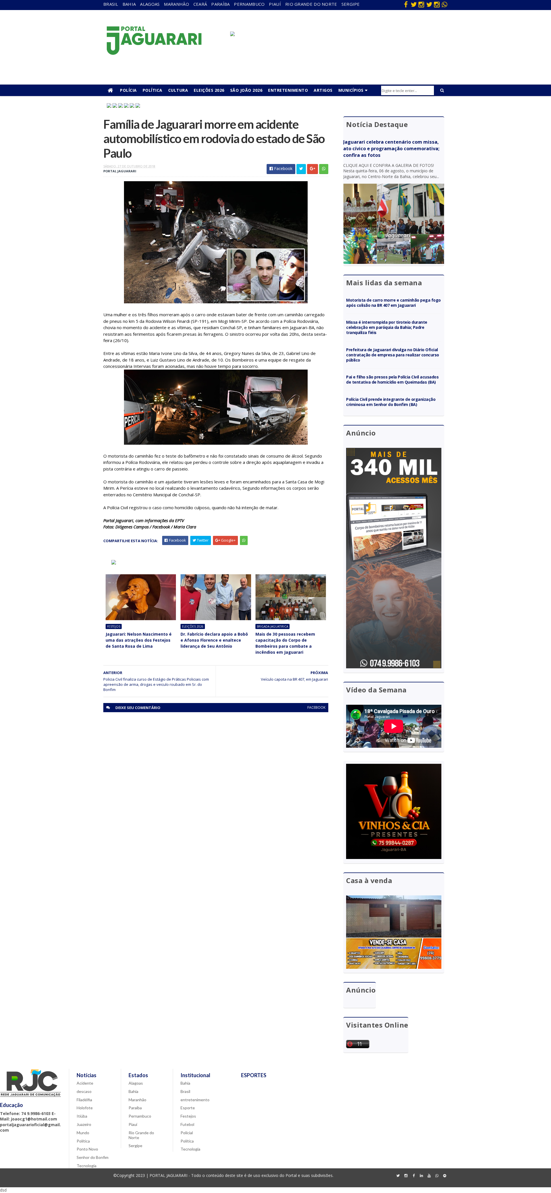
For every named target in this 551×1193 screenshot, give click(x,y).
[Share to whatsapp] (323, 169)
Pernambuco (249, 4)
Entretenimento (288, 90)
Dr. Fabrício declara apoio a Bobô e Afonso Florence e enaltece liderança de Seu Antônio (214, 640)
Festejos (113, 626)
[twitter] (413, 4)
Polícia (128, 90)
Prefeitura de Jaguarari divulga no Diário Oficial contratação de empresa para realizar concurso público (392, 355)
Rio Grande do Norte (311, 4)
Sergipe (351, 4)
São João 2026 (246, 90)
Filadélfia (84, 1099)
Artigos (323, 90)
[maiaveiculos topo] (109, 106)
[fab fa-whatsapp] (444, 4)
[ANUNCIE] (232, 34)
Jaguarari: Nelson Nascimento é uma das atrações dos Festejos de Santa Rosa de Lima (139, 640)
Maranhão (176, 4)
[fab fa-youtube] (429, 1176)
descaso (84, 1091)
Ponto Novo (87, 1149)
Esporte (188, 1107)
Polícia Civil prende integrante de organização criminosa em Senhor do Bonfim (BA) (390, 402)
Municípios (351, 90)
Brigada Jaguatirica (272, 626)
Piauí (275, 4)
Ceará (200, 4)
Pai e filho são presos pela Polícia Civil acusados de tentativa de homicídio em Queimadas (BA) (392, 379)
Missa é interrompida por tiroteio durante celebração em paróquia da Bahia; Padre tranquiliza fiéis (386, 327)
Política (152, 90)
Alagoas (150, 4)
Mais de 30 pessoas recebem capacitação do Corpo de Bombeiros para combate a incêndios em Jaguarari (285, 643)
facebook (316, 707)
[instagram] (421, 4)
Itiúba (82, 1116)
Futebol (187, 1124)
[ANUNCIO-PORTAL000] (113, 563)
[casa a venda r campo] (126, 106)
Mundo (83, 1132)
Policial (187, 1132)
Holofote (85, 1107)
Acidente (85, 1083)
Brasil (110, 4)
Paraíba (220, 4)
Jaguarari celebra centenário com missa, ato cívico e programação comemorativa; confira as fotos (391, 148)
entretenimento (195, 1099)
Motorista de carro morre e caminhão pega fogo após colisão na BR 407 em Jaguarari (393, 302)
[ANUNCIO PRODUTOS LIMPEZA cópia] (120, 106)
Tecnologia (86, 1165)
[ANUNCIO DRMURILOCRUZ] (114, 106)
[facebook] (406, 4)
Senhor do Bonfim (92, 1157)
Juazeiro (84, 1124)
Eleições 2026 (209, 90)
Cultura (178, 90)
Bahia (129, 4)
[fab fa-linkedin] (421, 1176)
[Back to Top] (444, 1176)
